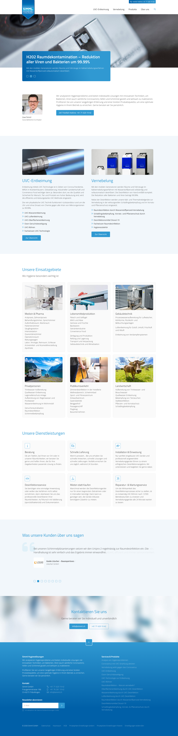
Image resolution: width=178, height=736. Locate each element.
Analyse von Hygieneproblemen (115, 660)
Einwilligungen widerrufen (134, 726)
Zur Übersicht (31, 238)
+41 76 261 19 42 (56, 689)
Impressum (57, 726)
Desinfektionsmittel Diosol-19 (114, 703)
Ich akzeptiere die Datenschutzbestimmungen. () (42, 710)
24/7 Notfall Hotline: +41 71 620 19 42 (75, 112)
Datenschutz (45, 726)
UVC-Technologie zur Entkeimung (116, 678)
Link (57, 710)
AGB (65, 726)
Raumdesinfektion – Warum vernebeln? (118, 685)
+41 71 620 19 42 (99, 626)
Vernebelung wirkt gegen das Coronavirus (119, 667)
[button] (27, 76)
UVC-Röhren (107, 681)
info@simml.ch (78, 626)
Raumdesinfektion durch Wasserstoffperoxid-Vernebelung (126, 699)
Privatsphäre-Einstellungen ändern (81, 726)
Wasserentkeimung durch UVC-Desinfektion (120, 692)
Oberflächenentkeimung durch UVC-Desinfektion (122, 689)
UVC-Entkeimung (109, 671)
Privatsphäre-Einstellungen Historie (109, 726)
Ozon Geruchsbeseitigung (112, 674)
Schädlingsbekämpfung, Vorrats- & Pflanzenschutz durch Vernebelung (125, 708)
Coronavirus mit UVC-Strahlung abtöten (118, 663)
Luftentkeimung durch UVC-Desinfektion (118, 696)
